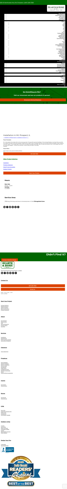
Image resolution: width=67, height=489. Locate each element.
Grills (64, 39)
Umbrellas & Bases (61, 51)
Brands (64, 58)
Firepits (2, 425)
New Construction (62, 17)
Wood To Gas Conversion (60, 70)
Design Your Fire (62, 55)
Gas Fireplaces (4, 362)
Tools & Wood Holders (61, 38)
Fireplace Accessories (61, 33)
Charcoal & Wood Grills (6, 411)
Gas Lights (3, 427)
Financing (63, 59)
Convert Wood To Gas (61, 14)
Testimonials (63, 80)
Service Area (63, 77)
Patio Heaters (62, 54)
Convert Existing (5, 305)
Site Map (3, 326)
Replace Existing (4, 306)
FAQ (64, 82)
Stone (2, 372)
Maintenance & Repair (61, 64)
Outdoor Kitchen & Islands (60, 44)
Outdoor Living (5, 422)
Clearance (63, 75)
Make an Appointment (61, 84)
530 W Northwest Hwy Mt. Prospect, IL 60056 (11, 270)
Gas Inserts (3, 384)
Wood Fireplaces (5, 363)
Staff (64, 79)
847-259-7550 (29, 2)
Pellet (64, 42)
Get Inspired (63, 67)
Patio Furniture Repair (61, 66)
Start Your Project (62, 13)
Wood (64, 23)
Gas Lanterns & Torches (60, 48)
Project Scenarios (62, 19)
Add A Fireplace (62, 16)
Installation (63, 63)
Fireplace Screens (62, 35)
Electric (63, 24)
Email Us (32, 289)
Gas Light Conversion (61, 65)
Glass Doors (63, 34)
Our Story (63, 78)
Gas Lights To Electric (6, 340)
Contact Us (4, 280)
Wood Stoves (4, 398)
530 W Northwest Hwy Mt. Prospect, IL (12, 2)
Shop (64, 20)
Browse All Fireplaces (61, 61)
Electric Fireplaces (5, 364)
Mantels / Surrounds (5, 370)
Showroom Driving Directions (32, 100)
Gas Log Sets (4, 366)
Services (63, 62)
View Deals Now (4, 351)
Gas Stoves (3, 397)
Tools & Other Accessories (7, 373)
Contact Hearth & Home (9, 260)
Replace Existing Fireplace (60, 15)
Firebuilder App (62, 18)
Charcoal (63, 41)
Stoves (64, 29)
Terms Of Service (5, 324)
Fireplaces (63, 21)
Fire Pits (63, 47)
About (64, 76)
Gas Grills (3, 410)
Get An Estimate (62, 56)
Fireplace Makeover (61, 69)
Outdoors (63, 46)
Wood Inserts (4, 386)
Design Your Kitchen (61, 45)
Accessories (3, 367)
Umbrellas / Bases (5, 429)
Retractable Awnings (61, 53)
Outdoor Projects (62, 71)
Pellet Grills (3, 412)
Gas (64, 22)
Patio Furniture (62, 49)
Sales (64, 74)
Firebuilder (63, 57)
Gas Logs (63, 32)
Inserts (64, 25)
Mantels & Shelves (61, 36)
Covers (2, 430)
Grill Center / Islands (5, 415)
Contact (63, 83)
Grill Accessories (62, 43)
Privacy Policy (4, 325)
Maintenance (4, 338)
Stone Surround (62, 37)
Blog (64, 81)
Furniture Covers (62, 52)
